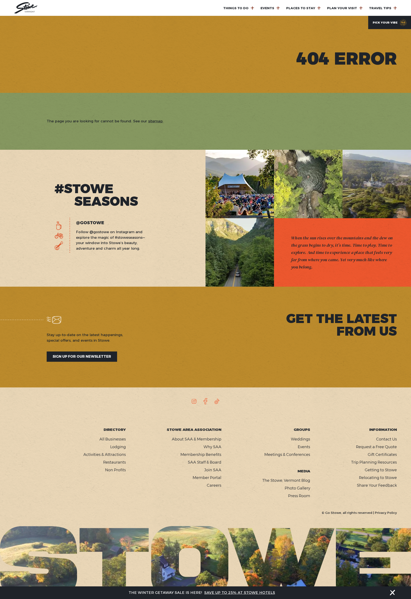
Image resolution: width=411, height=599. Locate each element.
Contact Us (386, 439)
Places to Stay (300, 8)
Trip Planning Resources (374, 462)
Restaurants (114, 462)
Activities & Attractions (104, 454)
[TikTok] (217, 401)
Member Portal (207, 477)
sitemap (155, 121)
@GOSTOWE (90, 222)
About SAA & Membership (196, 439)
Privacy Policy (386, 513)
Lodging (118, 447)
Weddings (300, 439)
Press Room (299, 496)
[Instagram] (194, 401)
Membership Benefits (200, 454)
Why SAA (212, 447)
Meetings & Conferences (287, 454)
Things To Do (236, 8)
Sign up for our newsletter (82, 356)
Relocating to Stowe (378, 477)
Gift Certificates (382, 454)
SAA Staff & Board (204, 462)
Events (267, 8)
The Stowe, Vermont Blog (286, 480)
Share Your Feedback (377, 485)
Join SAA (212, 470)
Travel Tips (380, 8)
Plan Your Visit (342, 8)
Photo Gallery (297, 488)
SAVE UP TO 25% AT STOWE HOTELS (239, 592)
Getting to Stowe (381, 470)
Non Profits (115, 470)
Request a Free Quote (376, 447)
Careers (214, 485)
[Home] (26, 8)
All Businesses (112, 439)
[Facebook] (205, 401)
